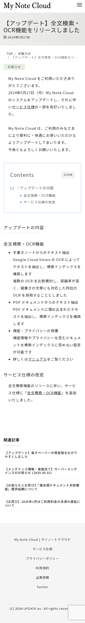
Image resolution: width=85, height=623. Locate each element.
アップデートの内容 (37, 187)
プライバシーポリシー (42, 558)
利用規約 (42, 568)
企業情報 (42, 577)
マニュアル (37, 359)
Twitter (42, 587)
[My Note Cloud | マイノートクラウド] (27, 5)
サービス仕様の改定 (39, 202)
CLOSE (68, 174)
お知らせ (14, 66)
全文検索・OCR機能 (40, 195)
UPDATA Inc (33, 608)
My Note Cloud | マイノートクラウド (42, 539)
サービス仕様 (23, 106)
